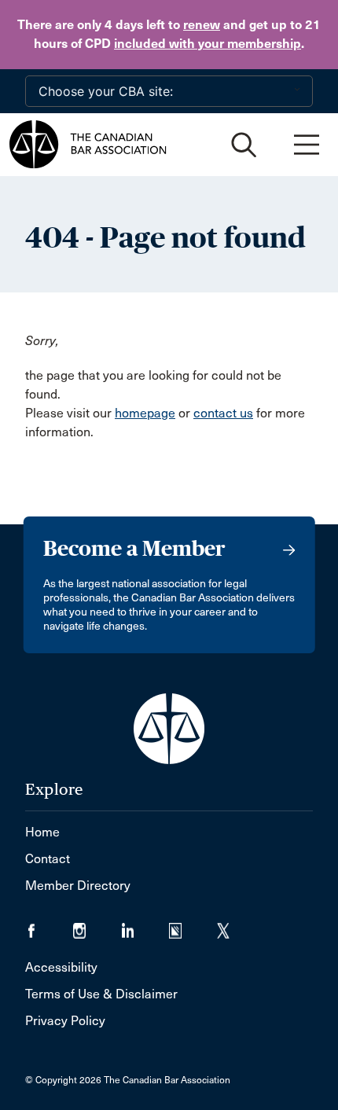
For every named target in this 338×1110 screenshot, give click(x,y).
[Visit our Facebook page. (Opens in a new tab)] (49, 925)
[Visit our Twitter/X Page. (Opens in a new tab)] (233, 925)
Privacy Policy (65, 1020)
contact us (223, 413)
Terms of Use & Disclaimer (101, 994)
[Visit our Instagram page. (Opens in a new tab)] (97, 925)
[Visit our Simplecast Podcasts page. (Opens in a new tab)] (193, 925)
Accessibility (61, 967)
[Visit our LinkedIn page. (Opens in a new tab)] (145, 925)
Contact (47, 858)
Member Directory (77, 885)
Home (42, 832)
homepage (145, 413)
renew (201, 24)
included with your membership (207, 43)
